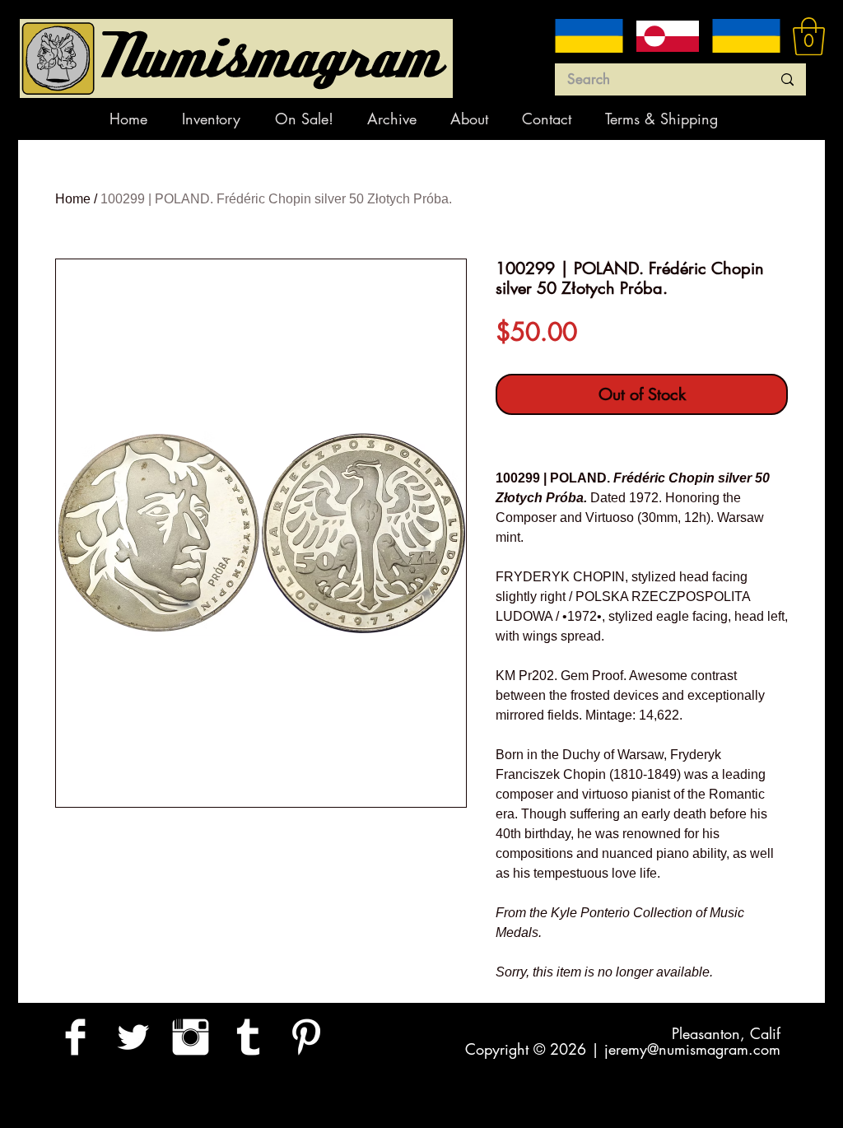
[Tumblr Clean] (248, 1037)
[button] (809, 36)
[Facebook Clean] (75, 1037)
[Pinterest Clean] (305, 1037)
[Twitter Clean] (132, 1037)
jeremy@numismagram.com (692, 1049)
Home (73, 199)
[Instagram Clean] (190, 1037)
